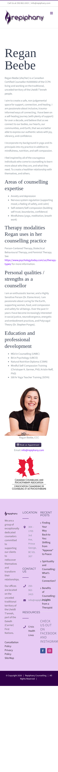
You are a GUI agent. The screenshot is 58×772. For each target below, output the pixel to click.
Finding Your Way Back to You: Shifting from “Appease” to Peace (47, 538)
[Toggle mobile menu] (51, 13)
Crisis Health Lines (31, 631)
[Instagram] (49, 650)
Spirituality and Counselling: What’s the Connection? (47, 571)
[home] (11, 513)
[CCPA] (29, 457)
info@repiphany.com (40, 3)
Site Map (9, 658)
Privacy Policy (9, 652)
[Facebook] (42, 650)
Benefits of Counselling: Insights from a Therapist (47, 598)
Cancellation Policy (11, 644)
